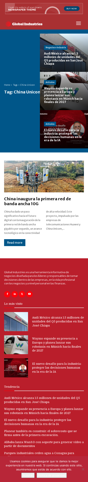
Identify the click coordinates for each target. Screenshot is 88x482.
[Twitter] (22, 294)
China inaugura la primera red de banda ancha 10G (37, 201)
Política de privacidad (51, 475)
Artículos (50, 82)
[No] (83, 469)
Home (7, 85)
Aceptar (28, 475)
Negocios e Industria (56, 47)
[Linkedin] (14, 294)
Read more (14, 242)
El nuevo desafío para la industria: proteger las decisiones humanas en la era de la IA (56, 367)
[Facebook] (7, 294)
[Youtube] (29, 294)
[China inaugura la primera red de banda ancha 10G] (44, 176)
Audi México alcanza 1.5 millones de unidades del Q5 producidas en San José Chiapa (58, 321)
